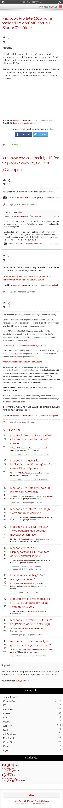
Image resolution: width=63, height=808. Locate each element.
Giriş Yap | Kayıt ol (31, 2)
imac (28, 592)
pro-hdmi (35, 656)
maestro (17, 121)
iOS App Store (9, 734)
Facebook (26, 134)
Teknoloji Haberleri (42, 801)
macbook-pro (16, 479)
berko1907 (24, 611)
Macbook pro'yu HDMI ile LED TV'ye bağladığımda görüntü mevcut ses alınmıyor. (29, 530)
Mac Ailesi (25, 448)
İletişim (31, 795)
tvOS (5, 730)
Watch (6, 717)
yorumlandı (38, 216)
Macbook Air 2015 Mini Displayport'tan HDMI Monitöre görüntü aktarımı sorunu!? (29, 551)
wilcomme (26, 628)
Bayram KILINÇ (46, 517)
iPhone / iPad (9, 701)
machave (43, 560)
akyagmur (45, 473)
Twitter (42, 134)
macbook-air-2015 (18, 569)
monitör (14, 482)
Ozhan (22, 198)
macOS (27, 517)
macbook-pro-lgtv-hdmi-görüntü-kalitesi (26, 635)
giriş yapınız (10, 163)
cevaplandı (55, 198)
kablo (20, 592)
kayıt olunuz (40, 163)
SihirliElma (19, 801)
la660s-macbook (22, 656)
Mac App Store (10, 738)
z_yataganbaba (47, 496)
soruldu (52, 121)
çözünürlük (43, 454)
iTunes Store (9, 742)
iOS (4, 705)
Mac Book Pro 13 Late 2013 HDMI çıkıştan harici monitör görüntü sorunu (31, 439)
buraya (19, 681)
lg (12, 656)
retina (34, 479)
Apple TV (7, 726)
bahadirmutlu (15, 586)
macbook (43, 479)
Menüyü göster (48, 6)
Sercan (43, 539)
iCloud (6, 746)
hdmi (34, 454)
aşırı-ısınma (15, 503)
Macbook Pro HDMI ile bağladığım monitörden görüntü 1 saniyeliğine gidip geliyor (31, 464)
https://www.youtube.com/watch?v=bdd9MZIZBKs (22, 362)
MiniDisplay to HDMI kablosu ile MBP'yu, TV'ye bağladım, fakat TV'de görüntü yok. (30, 602)
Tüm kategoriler (10, 697)
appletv (35, 592)
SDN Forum (28, 801)
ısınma (39, 503)
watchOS (7, 722)
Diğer (5, 750)
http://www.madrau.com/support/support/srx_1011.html (24, 345)
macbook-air (27, 567)
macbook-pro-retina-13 (20, 454)
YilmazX (43, 448)
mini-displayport (34, 569)
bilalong (46, 650)
